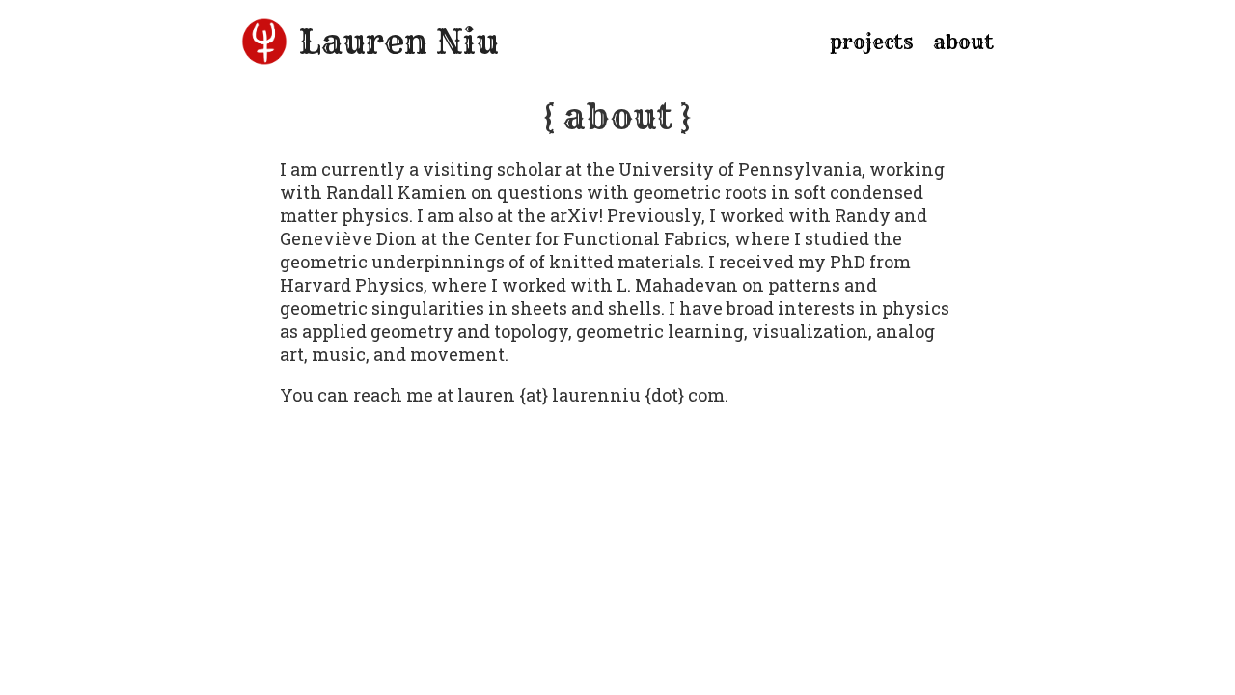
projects (872, 42)
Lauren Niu (399, 41)
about (963, 42)
